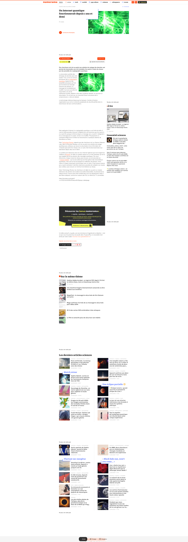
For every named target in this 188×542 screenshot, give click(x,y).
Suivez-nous (101, 58)
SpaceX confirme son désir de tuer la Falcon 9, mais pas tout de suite (118, 374)
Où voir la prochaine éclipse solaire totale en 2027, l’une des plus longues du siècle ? (120, 140)
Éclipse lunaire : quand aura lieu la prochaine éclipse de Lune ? (118, 389)
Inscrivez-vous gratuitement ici (81, 236)
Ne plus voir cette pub (65, 55)
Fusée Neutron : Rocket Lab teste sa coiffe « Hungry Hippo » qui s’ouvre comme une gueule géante (80, 415)
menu (61, 2)
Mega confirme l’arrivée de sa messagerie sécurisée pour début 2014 (85, 303)
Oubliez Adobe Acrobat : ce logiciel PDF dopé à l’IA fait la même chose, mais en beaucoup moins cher (86, 281)
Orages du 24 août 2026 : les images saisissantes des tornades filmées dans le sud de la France (80, 403)
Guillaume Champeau (69, 32)
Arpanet (68, 154)
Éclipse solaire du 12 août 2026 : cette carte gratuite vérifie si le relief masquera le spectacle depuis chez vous (117, 163)
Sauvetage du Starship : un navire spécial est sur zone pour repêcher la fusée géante (80, 390)
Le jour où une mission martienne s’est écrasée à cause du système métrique (118, 403)
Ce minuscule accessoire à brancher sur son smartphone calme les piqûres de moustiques (80, 489)
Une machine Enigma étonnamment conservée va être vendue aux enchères (86, 288)
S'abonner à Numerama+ (81, 225)
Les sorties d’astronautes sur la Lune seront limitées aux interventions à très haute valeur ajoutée (118, 492)
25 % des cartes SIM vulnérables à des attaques (83, 310)
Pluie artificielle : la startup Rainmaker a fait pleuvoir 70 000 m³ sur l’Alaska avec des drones (80, 363)
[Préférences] (136, 2)
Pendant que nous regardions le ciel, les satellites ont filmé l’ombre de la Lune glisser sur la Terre (119, 504)
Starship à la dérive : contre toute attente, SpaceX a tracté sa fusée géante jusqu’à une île (80, 465)
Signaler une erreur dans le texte (68, 241)
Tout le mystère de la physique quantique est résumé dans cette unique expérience (118, 415)
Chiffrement (63, 248)
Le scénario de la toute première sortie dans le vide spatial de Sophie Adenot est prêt (117, 480)
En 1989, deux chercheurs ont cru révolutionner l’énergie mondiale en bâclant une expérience (118, 450)
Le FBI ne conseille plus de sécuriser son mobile (83, 318)
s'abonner (143, 2)
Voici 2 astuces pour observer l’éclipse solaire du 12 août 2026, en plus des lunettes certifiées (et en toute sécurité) (117, 155)
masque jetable (64, 160)
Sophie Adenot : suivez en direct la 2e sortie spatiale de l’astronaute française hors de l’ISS (80, 378)
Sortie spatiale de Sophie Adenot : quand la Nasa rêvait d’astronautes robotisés (80, 450)
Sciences (126, 6)
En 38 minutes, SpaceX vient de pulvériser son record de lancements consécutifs (79, 477)
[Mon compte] (133, 2)
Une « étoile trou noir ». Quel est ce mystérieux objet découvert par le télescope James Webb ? (118, 467)
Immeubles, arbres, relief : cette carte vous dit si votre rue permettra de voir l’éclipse (117, 147)
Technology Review (67, 142)
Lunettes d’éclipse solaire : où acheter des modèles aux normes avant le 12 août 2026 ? (117, 170)
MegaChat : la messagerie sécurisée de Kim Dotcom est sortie (85, 296)
